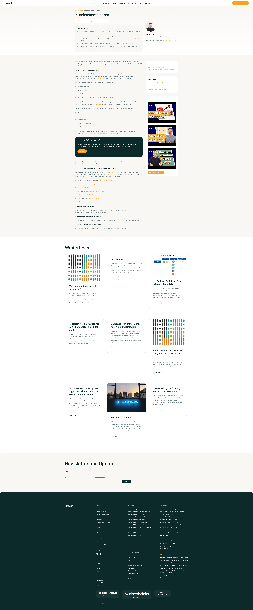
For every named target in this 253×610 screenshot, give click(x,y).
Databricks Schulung (101, 530)
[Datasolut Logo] (9, 3)
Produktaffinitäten (92, 195)
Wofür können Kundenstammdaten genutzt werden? (161, 69)
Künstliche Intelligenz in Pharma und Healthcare (139, 527)
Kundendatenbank (103, 133)
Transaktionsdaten (102, 162)
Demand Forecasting (133, 555)
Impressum (98, 603)
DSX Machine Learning (101, 544)
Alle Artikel (162, 577)
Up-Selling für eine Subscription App (168, 543)
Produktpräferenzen (93, 198)
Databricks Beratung (101, 511)
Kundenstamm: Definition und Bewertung (157, 89)
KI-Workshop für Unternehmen (103, 522)
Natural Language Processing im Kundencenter (171, 532)
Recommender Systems (133, 570)
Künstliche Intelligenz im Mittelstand (136, 524)
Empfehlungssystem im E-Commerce (168, 514)
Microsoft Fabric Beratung (102, 514)
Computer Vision (132, 549)
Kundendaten (100, 78)
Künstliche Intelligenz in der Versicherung (138, 532)
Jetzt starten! (82, 151)
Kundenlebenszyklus (152, 87)
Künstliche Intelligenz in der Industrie (137, 514)
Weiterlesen (73, 307)
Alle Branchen (131, 538)
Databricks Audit (100, 527)
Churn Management (132, 547)
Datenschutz (104, 603)
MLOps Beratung (100, 519)
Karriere (98, 568)
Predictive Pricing (132, 576)
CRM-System (89, 133)
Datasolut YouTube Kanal (154, 172)
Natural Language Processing (135, 565)
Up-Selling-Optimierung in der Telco (168, 546)
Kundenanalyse (97, 104)
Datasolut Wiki (99, 583)
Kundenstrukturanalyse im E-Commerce (169, 527)
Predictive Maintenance (133, 573)
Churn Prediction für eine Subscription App (170, 509)
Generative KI (131, 557)
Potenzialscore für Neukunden (167, 538)
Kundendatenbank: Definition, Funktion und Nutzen (160, 82)
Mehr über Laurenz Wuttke (169, 40)
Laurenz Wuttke (79, 10)
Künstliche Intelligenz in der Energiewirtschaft (139, 511)
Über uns (98, 563)
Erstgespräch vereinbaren (239, 3)
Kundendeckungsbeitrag (153, 85)
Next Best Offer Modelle (84, 187)
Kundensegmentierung (94, 184)
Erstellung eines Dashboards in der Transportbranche (172, 517)
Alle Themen (131, 578)
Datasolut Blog (99, 580)
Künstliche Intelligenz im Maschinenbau (137, 522)
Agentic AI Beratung (101, 524)
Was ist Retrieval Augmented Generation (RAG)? (171, 568)
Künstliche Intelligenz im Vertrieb (136, 535)
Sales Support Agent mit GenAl (167, 540)
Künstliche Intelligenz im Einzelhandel (137, 509)
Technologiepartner (101, 566)
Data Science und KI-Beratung (103, 517)
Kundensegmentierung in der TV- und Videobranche (172, 524)
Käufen (123, 162)
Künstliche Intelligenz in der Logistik (136, 517)
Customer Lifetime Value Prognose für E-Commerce (172, 511)
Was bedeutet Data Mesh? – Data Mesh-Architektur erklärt (174, 557)
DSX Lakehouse (100, 541)
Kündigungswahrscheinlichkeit (95, 191)
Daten (95, 74)
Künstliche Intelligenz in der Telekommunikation (139, 530)
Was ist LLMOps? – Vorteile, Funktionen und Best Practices (174, 565)
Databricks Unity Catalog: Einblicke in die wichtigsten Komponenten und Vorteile (172, 571)
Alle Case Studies (164, 548)
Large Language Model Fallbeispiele (168, 575)
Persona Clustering (164, 535)
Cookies (110, 603)
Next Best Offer (131, 568)
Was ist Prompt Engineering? (166, 563)
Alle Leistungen (100, 532)
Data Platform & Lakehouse (103, 509)
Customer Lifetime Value (105, 180)
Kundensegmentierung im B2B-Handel (169, 522)
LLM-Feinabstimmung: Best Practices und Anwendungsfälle (174, 560)
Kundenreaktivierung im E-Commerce (168, 519)
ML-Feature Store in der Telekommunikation (170, 530)
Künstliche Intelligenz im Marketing (136, 519)
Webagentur (115, 603)
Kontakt (98, 571)
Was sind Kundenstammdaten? (156, 67)
